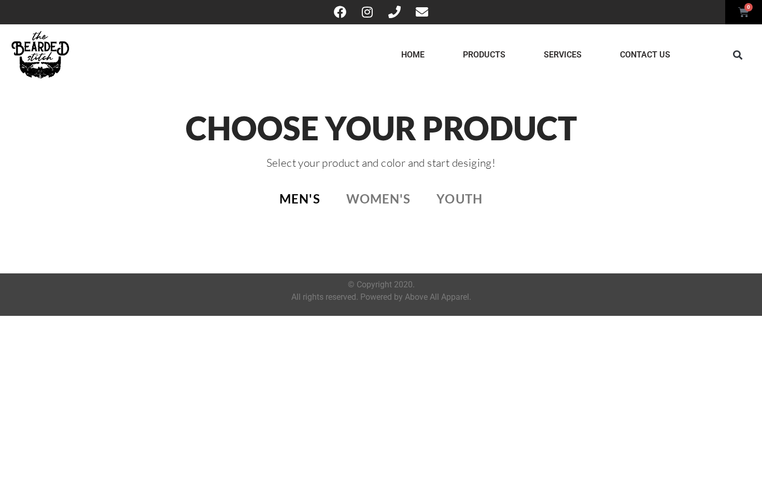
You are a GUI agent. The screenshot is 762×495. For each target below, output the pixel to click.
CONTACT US (645, 55)
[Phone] (394, 12)
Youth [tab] (459, 198)
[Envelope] (421, 12)
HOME (413, 55)
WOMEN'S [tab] (378, 198)
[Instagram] (367, 12)
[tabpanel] (381, 234)
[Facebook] (340, 12)
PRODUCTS (484, 55)
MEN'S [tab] (299, 198)
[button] (737, 54)
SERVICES (563, 55)
